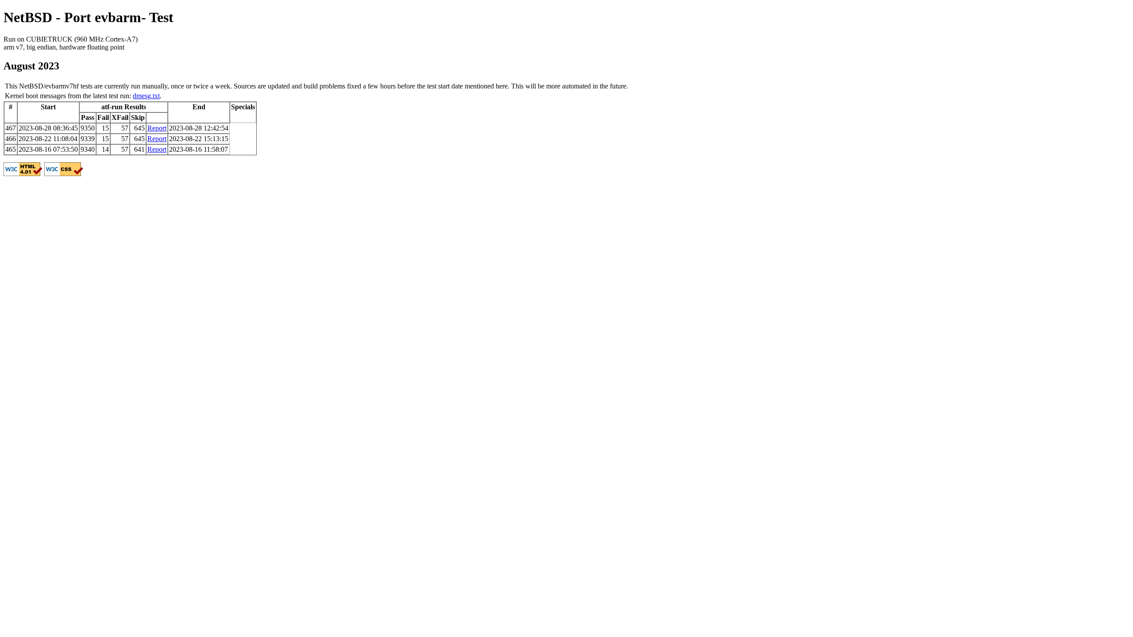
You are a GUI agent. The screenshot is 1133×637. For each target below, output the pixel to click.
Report (156, 128)
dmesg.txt (146, 96)
